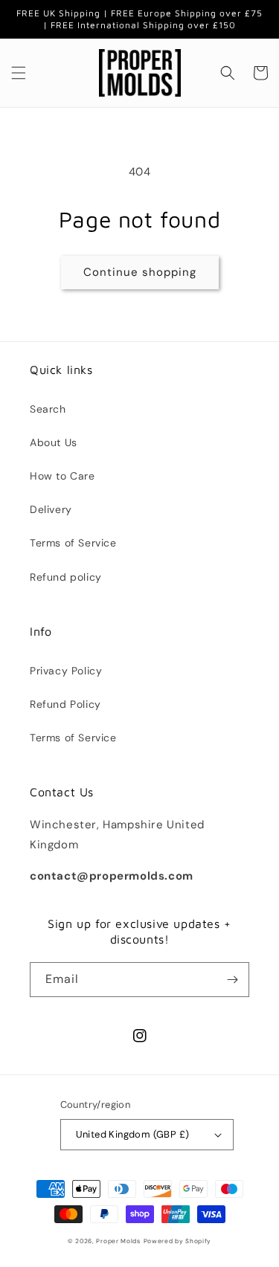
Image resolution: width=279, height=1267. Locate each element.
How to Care (62, 476)
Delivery (51, 509)
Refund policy (66, 577)
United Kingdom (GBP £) (133, 1134)
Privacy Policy (66, 670)
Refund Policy (65, 704)
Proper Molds (118, 1241)
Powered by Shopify (178, 1241)
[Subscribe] (232, 979)
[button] (18, 73)
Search (48, 409)
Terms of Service (73, 542)
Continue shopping (139, 272)
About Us (53, 442)
